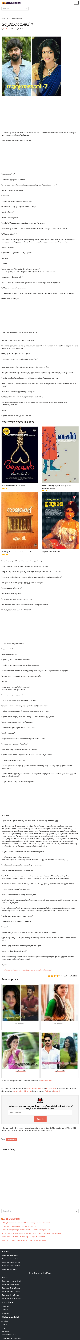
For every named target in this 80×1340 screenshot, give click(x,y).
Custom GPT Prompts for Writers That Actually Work (19, 1226)
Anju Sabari (6, 29)
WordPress (47, 1273)
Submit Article (6, 1306)
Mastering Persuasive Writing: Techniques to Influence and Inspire (24, 1240)
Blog (3, 1328)
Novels (28, 1088)
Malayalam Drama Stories (10, 1259)
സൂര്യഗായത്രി (11, 1139)
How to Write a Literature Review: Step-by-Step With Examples (23, 1237)
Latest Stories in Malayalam (22, 1091)
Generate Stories (46, 1080)
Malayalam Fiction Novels (10, 1284)
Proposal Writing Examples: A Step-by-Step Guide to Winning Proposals (26, 1230)
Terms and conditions (8, 1335)
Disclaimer (5, 1331)
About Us (4, 1310)
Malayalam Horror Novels (10, 1295)
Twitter (47, 1091)
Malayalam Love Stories (9, 1255)
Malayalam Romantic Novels (11, 1281)
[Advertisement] (40, 116)
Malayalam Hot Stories (9, 1269)
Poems (40, 1088)
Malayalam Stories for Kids (10, 1266)
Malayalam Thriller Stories (10, 1262)
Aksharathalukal (11, 1219)
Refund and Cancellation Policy (12, 1338)
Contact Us (5, 1313)
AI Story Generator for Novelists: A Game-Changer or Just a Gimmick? (25, 1223)
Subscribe (40, 1119)
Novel (8, 18)
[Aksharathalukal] (11, 2)
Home (3, 18)
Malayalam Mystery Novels (10, 1288)
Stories (34, 1088)
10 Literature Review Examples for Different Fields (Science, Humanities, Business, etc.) (31, 1233)
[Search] (26, 8)
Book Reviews (51, 1088)
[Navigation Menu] (76, 3)
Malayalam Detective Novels (11, 1298)
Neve (31, 1273)
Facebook (56, 1091)
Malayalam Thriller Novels (10, 1291)
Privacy (4, 1324)
